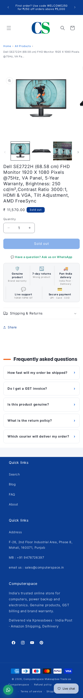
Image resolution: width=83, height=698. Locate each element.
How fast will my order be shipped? (41, 372)
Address (15, 532)
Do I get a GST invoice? (41, 388)
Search (14, 474)
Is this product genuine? (41, 404)
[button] (9, 28)
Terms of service (31, 691)
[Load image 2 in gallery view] (41, 151)
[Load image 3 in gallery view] (62, 151)
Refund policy (43, 684)
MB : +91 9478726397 (26, 557)
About (13, 504)
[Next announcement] (75, 7)
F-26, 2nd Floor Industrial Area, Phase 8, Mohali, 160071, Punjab (41, 544)
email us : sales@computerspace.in (36, 567)
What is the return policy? (41, 420)
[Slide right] (78, 152)
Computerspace (33, 679)
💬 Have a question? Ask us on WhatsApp (41, 257)
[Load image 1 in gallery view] (20, 151)
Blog (12, 484)
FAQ (12, 494)
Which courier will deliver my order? (41, 436)
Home (7, 46)
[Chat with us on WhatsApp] (8, 690)
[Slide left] (5, 152)
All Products (23, 46)
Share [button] (12, 327)
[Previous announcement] (8, 7)
